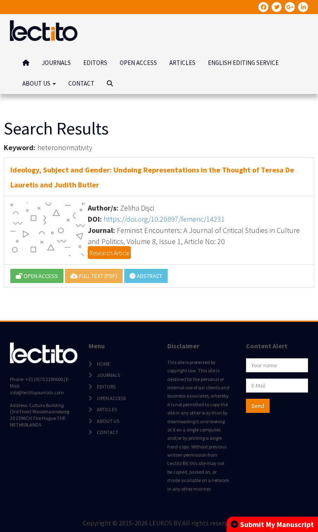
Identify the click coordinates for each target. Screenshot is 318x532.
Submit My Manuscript (277, 524)
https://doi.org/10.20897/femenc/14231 (164, 219)
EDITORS (95, 63)
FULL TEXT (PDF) (97, 276)
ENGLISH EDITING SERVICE (243, 63)
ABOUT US (108, 421)
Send (257, 406)
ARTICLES (182, 63)
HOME (103, 364)
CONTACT (81, 83)
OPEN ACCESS (138, 63)
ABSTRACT (148, 276)
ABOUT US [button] (37, 83)
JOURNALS (56, 63)
